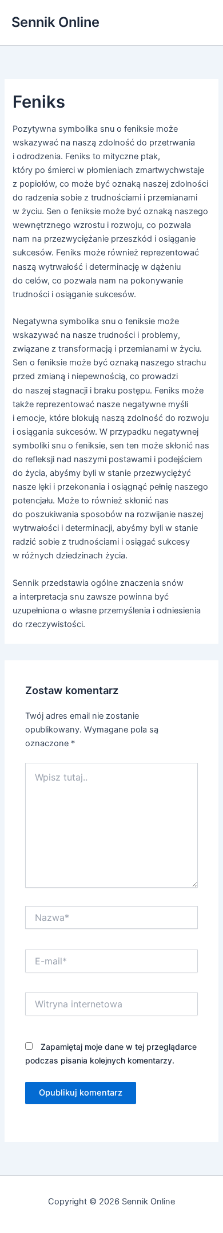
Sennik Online (55, 22)
